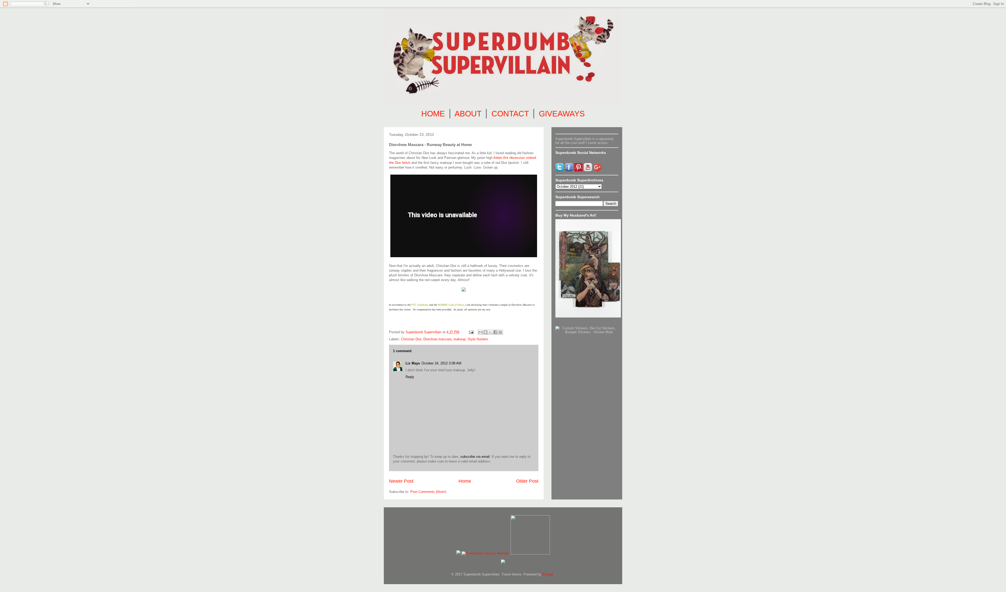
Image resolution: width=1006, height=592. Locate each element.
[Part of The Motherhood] (530, 553)
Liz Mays (413, 363)
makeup (459, 339)
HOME (433, 113)
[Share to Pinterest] (500, 332)
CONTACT (510, 113)
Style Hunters (478, 339)
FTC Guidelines (419, 304)
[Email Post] (471, 332)
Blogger (548, 574)
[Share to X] (490, 332)
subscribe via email (475, 457)
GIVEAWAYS (562, 113)
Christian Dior (411, 339)
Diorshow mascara (437, 339)
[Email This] (480, 332)
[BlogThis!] (485, 332)
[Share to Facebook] (495, 332)
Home (464, 481)
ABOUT (468, 113)
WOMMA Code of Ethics (451, 304)
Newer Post (401, 481)
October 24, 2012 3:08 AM (441, 363)
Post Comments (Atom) (428, 492)
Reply (410, 377)
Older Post (527, 481)
